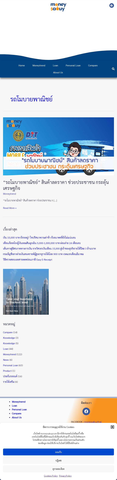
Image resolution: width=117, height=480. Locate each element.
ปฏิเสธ (58, 460)
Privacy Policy (65, 475)
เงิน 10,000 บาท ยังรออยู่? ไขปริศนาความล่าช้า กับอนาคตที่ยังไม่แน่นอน (39, 237)
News (6, 359)
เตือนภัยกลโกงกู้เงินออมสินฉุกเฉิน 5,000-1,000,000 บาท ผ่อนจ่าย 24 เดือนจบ (42, 243)
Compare (93, 65)
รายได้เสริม (8, 381)
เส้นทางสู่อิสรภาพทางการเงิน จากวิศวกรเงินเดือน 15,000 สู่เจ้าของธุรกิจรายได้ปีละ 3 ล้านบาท (49, 248)
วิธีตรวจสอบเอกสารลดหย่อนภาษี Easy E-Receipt (27, 259)
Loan (55, 65)
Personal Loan (73, 65)
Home (21, 65)
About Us (58, 72)
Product (7, 370)
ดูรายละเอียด (58, 468)
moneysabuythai (92, 421)
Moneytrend (38, 65)
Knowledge (9, 337)
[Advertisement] (58, 36)
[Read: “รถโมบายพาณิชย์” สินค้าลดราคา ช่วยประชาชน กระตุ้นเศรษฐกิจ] (58, 146)
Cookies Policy (51, 475)
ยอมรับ (58, 452)
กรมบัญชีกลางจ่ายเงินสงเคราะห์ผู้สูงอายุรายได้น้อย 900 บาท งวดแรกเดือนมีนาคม (43, 254)
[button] (112, 427)
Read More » (9, 207)
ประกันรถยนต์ (10, 376)
